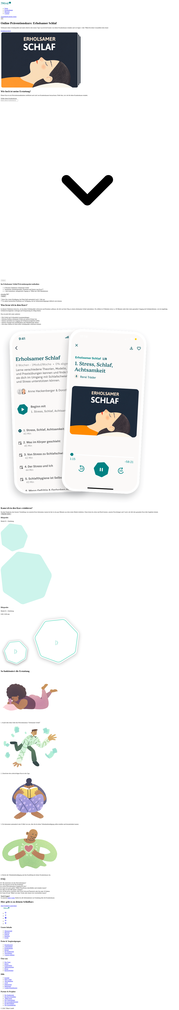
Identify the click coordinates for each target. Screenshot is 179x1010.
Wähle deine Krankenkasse (9, 98)
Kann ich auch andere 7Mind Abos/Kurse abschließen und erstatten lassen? (24, 888)
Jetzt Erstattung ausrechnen (9, 906)
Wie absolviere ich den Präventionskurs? (14, 883)
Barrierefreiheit (8, 970)
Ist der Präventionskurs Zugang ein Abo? (14, 886)
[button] (15, 652)
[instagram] (5, 913)
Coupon (6, 13)
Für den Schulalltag (10, 997)
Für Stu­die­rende (9, 995)
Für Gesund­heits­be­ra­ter (11, 1002)
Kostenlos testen (12, 16)
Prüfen (3, 280)
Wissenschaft (8, 931)
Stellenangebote (9, 967)
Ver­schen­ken (8, 953)
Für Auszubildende (10, 1005)
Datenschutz (8, 984)
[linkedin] (5, 918)
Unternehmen (8, 946)
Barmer (6, 950)
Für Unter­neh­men (9, 1000)
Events (6, 937)
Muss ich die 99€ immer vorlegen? (12, 889)
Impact (6, 964)
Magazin (7, 12)
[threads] (5, 923)
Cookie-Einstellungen (10, 988)
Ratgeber (7, 936)
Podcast (6, 934)
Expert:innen (8, 965)
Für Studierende (9, 951)
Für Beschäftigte (9, 1003)
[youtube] (5, 921)
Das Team (7, 962)
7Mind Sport (8, 998)
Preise (6, 8)
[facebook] (5, 916)
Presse (6, 969)
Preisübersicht (8, 945)
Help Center (11, 898)
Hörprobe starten (5, 514)
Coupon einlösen (9, 955)
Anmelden (4, 16)
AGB (6, 983)
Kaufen (3, 296)
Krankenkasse (8, 10)
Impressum (7, 986)
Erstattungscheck (6, 31)
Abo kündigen (8, 981)
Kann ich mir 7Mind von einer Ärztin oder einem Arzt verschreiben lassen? (24, 893)
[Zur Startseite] (6, 5)
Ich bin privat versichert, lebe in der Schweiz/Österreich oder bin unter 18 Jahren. (26, 891)
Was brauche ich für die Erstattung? (12, 884)
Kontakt (6, 978)
